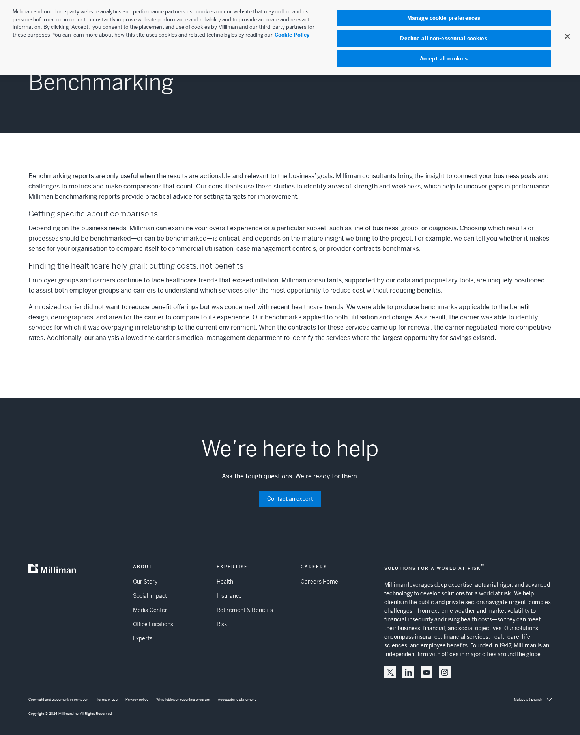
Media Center (150, 610)
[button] (390, 672)
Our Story (145, 581)
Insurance (229, 595)
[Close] (567, 36)
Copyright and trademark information (58, 699)
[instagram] (445, 672)
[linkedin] (408, 672)
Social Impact (150, 595)
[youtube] (426, 672)
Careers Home (319, 581)
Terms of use (107, 699)
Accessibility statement (237, 699)
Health (225, 581)
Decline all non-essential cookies (443, 38)
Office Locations (153, 624)
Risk (222, 624)
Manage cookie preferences (443, 18)
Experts (142, 638)
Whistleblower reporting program (183, 699)
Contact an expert (290, 498)
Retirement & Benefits (245, 610)
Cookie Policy (292, 35)
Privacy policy (136, 699)
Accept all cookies (444, 58)
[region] (290, 37)
